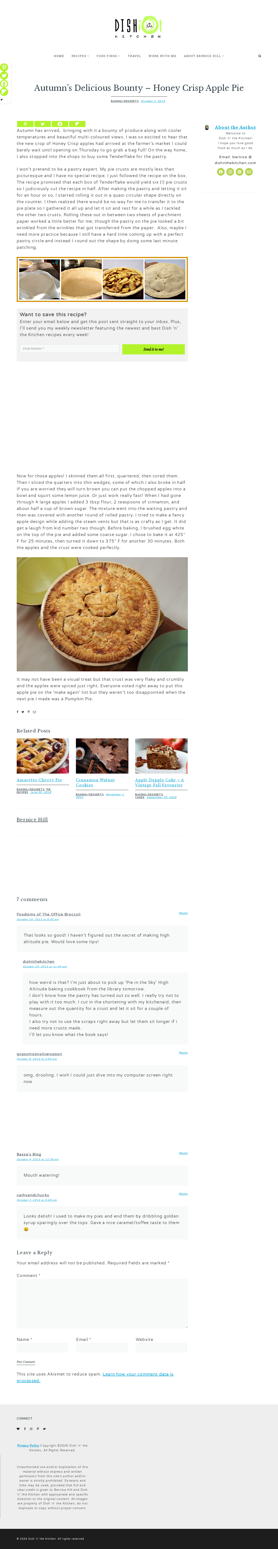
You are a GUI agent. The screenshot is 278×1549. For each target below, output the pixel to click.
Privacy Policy (28, 1445)
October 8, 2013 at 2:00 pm (37, 1059)
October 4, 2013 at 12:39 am (38, 1159)
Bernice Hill (32, 819)
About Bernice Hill (202, 56)
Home (59, 56)
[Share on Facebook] (18, 712)
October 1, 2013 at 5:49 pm (37, 1200)
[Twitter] (42, 124)
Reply (183, 913)
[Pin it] (29, 712)
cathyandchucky (33, 1195)
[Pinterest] (25, 124)
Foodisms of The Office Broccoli (49, 914)
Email (83, 1339)
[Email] (34, 712)
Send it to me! (153, 349)
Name (24, 1339)
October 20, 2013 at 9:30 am (38, 919)
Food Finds (107, 56)
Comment (29, 1275)
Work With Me (162, 56)
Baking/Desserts (125, 101)
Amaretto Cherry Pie (39, 780)
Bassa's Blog (29, 1154)
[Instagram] (230, 172)
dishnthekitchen (39, 961)
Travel (134, 56)
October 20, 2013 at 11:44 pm (45, 966)
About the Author (235, 127)
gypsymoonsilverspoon (39, 1054)
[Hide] (1, 99)
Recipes (79, 56)
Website (144, 1339)
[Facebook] (60, 124)
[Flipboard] (77, 124)
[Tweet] (23, 712)
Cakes (139, 797)
